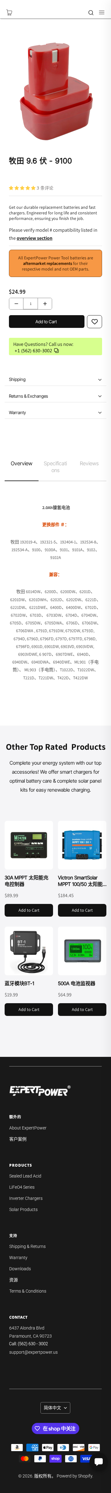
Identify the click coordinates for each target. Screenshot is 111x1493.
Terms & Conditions (27, 1291)
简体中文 (52, 1407)
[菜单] (98, 12)
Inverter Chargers (26, 1198)
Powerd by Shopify (74, 1475)
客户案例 (18, 1139)
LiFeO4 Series (22, 1187)
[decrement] (16, 303)
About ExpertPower (28, 1127)
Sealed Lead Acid (25, 1175)
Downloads (20, 1268)
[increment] (45, 303)
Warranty (18, 1257)
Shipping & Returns (27, 1246)
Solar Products (23, 1209)
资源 (13, 1279)
